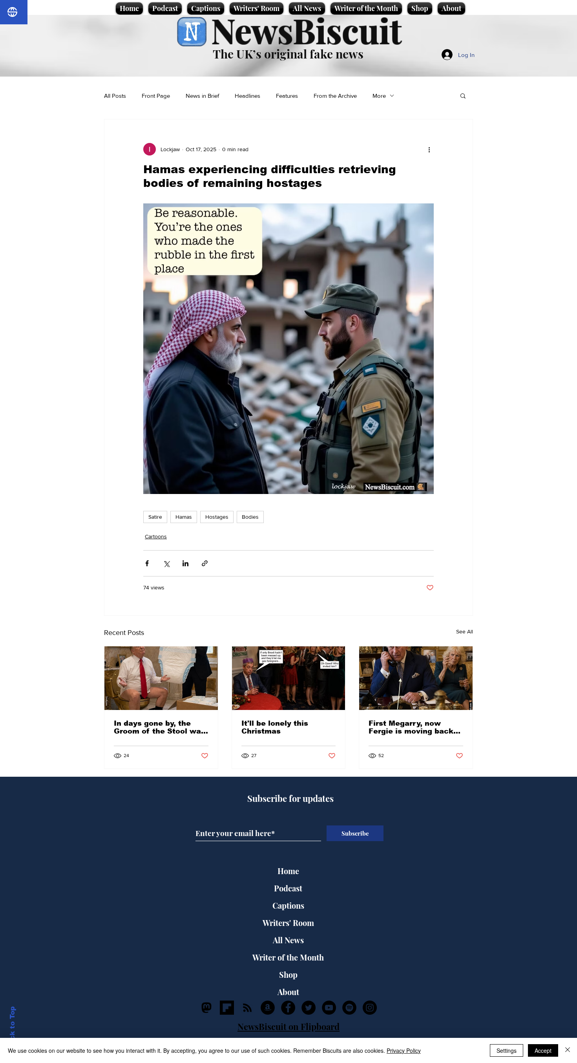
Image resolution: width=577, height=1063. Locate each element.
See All (464, 631)
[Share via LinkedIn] (185, 563)
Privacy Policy (404, 1050)
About (288, 991)
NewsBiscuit (306, 30)
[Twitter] (308, 1008)
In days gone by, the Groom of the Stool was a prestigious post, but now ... (159, 727)
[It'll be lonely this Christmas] (288, 678)
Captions (288, 905)
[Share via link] (204, 563)
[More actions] (429, 149)
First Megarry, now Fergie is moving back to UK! (411, 727)
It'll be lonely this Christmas (274, 727)
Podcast (288, 888)
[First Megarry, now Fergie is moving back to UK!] (416, 678)
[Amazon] (268, 1008)
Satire (155, 517)
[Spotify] (349, 1008)
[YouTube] (329, 1008)
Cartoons (156, 536)
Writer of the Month (288, 957)
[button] (463, 95)
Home (288, 870)
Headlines (247, 95)
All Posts (115, 95)
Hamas (183, 517)
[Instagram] (370, 1008)
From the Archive (335, 95)
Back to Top (12, 1027)
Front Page (156, 95)
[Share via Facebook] (147, 563)
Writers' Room (288, 922)
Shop (288, 974)
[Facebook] (288, 1008)
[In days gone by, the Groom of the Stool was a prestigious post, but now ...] (161, 678)
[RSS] (247, 1008)
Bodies (250, 517)
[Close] (567, 1050)
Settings (507, 1050)
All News (288, 940)
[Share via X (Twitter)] (166, 563)
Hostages (216, 517)
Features (287, 95)
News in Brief (202, 95)
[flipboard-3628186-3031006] (227, 1008)
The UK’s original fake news (288, 54)
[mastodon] (206, 1008)
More (379, 95)
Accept (543, 1050)
